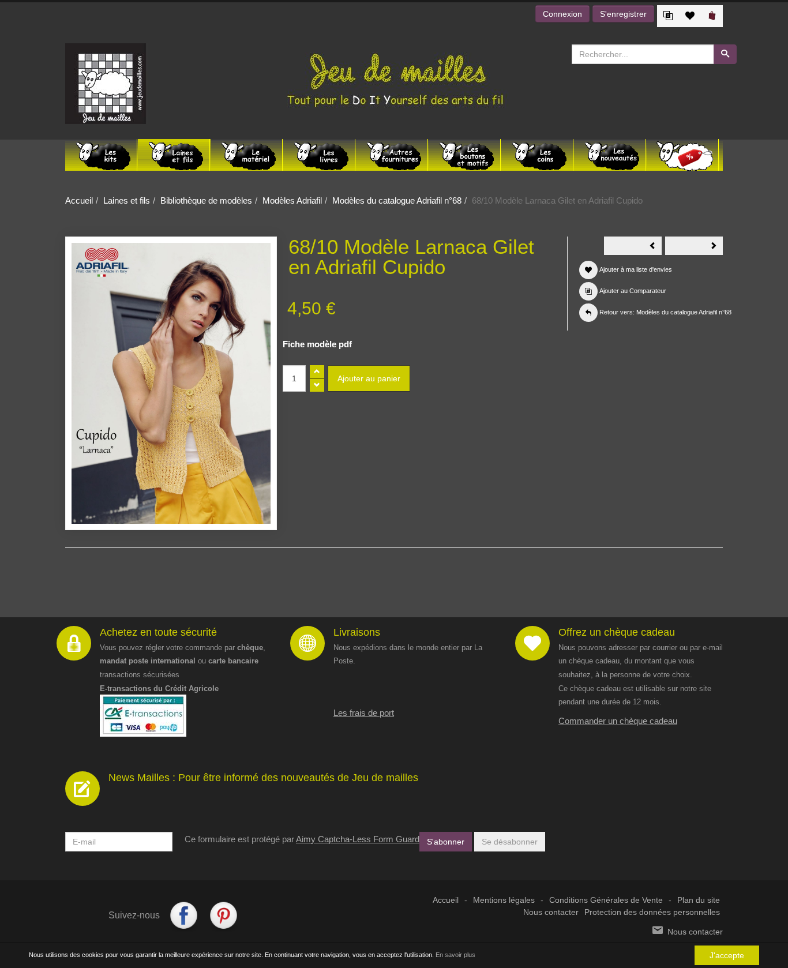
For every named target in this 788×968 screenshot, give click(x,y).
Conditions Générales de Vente (606, 900)
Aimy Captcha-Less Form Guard (357, 839)
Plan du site (698, 900)
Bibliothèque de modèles (206, 200)
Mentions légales (504, 900)
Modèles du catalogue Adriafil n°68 (396, 200)
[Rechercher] (725, 54)
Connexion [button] (562, 13)
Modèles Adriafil (292, 200)
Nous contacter (551, 912)
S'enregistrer (623, 13)
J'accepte (727, 955)
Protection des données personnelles (652, 912)
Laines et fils (126, 200)
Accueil (79, 200)
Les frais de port (363, 713)
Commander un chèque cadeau (617, 721)
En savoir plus (455, 954)
